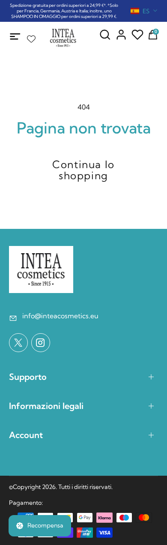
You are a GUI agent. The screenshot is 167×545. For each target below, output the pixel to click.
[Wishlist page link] (31, 37)
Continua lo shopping (83, 170)
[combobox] (144, 11)
